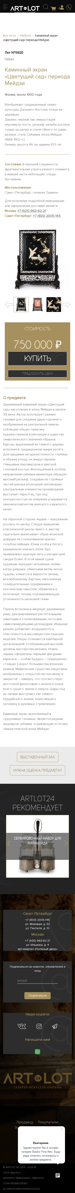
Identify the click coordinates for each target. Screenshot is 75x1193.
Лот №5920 (14, 53)
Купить (37, 358)
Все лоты (9, 35)
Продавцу (25, 1122)
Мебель (25, 35)
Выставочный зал (37, 757)
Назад (9, 59)
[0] (54, 9)
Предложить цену (37, 374)
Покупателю (48, 1122)
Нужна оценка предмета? (37, 770)
